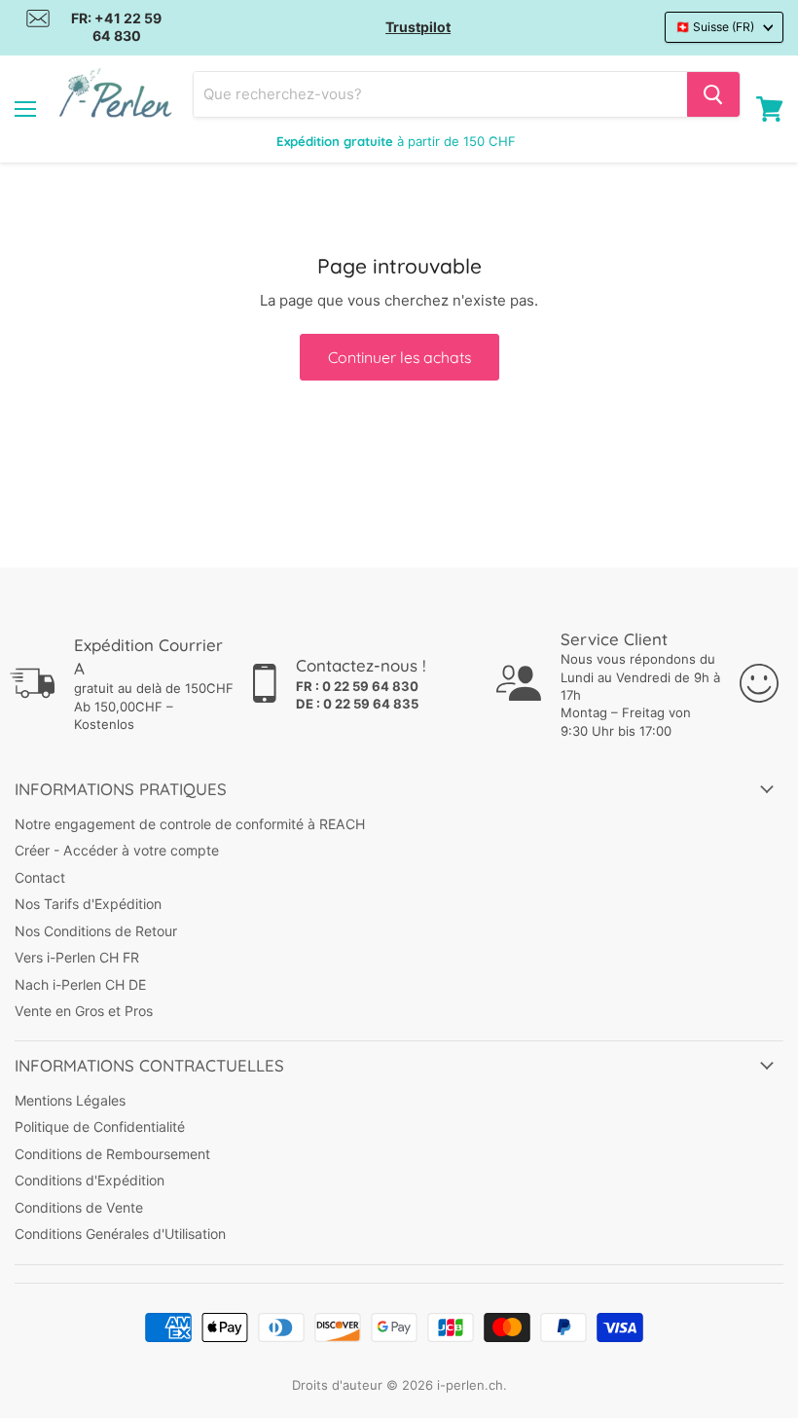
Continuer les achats (399, 357)
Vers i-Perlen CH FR (77, 957)
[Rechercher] (713, 94)
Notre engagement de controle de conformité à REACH (190, 824)
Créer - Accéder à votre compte (117, 850)
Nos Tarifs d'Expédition (88, 903)
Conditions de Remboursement (112, 1153)
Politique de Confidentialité (100, 1126)
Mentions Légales (70, 1100)
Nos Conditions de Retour (96, 931)
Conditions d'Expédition (89, 1180)
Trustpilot (418, 26)
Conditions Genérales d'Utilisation (120, 1233)
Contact (40, 877)
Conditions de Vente (79, 1207)
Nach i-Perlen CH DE (80, 984)
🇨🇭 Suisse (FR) (714, 26)
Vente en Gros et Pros (84, 1010)
